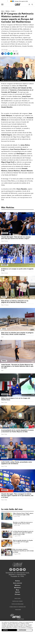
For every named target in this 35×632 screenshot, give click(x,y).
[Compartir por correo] (14, 53)
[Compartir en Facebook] (2, 53)
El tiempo (17, 594)
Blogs (17, 590)
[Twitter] (14, 569)
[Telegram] (24, 569)
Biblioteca (17, 585)
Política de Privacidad (17, 604)
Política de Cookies (17, 601)
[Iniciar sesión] (29, 4)
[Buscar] (32, 4)
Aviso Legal (17, 598)
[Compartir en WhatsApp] (11, 53)
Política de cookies (14, 625)
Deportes (4, 233)
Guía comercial (17, 583)
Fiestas (4, 297)
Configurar (22, 630)
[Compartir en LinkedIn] (8, 53)
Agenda (17, 592)
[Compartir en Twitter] (5, 53)
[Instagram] (20, 569)
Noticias (17, 580)
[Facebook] (10, 569)
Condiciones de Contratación (17, 606)
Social (4, 328)
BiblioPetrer (17, 587)
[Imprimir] (17, 53)
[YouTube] (17, 569)
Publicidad (18, 609)
